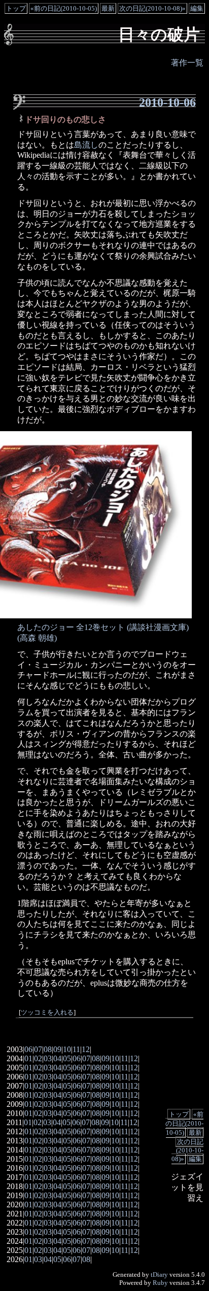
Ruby (160, 1282)
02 (38, 1058)
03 (48, 1058)
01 (28, 1058)
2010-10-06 (167, 102)
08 (48, 1049)
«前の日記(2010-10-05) (63, 8)
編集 (196, 8)
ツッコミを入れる (47, 1012)
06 (28, 1049)
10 (67, 1049)
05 (67, 1058)
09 (57, 1049)
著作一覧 (187, 62)
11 (76, 1049)
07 (38, 1049)
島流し (86, 145)
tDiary (159, 1274)
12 (86, 1049)
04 (57, 1058)
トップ (16, 8)
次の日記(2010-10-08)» (152, 8)
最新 (108, 8)
